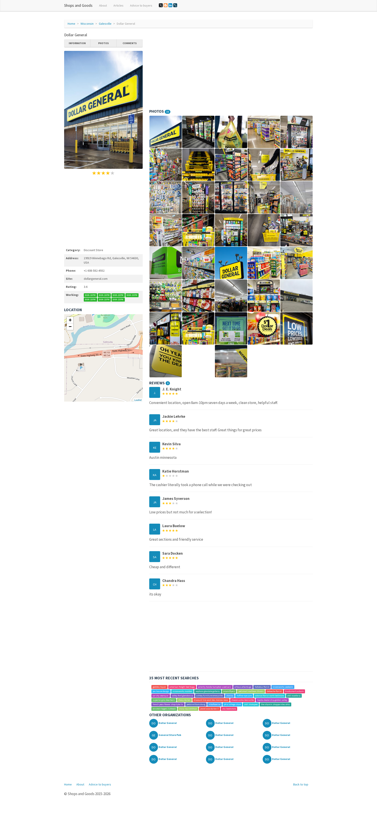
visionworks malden (182, 691)
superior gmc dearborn (164, 700)
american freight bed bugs (182, 686)
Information (77, 43)
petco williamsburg (196, 704)
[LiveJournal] (175, 5)
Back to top (300, 784)
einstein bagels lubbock (164, 708)
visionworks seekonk (283, 686)
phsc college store (232, 704)
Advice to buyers (141, 5)
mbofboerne (214, 704)
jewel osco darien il (209, 708)
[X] (161, 5)
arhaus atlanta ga (243, 686)
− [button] (70, 326)
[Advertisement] (103, 211)
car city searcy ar (160, 695)
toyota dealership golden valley (272, 700)
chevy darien (184, 700)
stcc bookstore (229, 708)
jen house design (161, 691)
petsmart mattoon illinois (251, 691)
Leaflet (138, 400)
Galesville (105, 24)
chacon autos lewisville (242, 700)
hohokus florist (262, 686)
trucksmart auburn (294, 691)
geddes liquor (159, 686)
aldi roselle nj (293, 695)
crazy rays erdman (188, 708)
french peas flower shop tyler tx (168, 704)
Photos (103, 43)
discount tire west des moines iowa (211, 700)
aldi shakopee (251, 704)
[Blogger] (166, 5)
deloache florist (274, 691)
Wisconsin (87, 24)
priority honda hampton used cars (214, 686)
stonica (229, 695)
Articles (118, 5)
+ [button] (70, 320)
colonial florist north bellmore (269, 695)
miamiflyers (229, 691)
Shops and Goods (78, 5)
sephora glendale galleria (207, 691)
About (103, 5)
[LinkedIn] (170, 5)
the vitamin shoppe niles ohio (275, 704)
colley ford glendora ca (182, 695)
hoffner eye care (244, 695)
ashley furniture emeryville (209, 695)
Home (71, 24)
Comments (130, 43)
